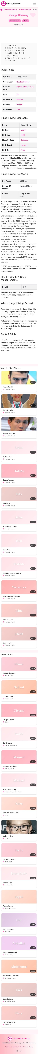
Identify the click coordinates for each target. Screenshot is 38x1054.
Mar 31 (19, 87)
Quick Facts (11, 45)
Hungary (19, 104)
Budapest (20, 99)
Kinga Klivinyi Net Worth (16, 50)
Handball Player (25, 9)
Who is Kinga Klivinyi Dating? (18, 58)
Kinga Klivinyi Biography (16, 48)
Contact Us (17, 1047)
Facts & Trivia (12, 61)
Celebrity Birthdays (13, 4)
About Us (8, 1047)
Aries (18, 109)
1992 (25, 87)
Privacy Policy (28, 1047)
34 (17, 94)
